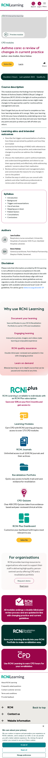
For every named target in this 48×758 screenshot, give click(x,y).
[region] (24, 741)
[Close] (43, 726)
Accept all (24, 745)
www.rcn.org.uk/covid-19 (34, 287)
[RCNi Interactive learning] (12, 677)
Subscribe (24, 540)
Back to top (39, 707)
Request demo (24, 581)
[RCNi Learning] (12, 5)
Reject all (24, 750)
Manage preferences (24, 755)
